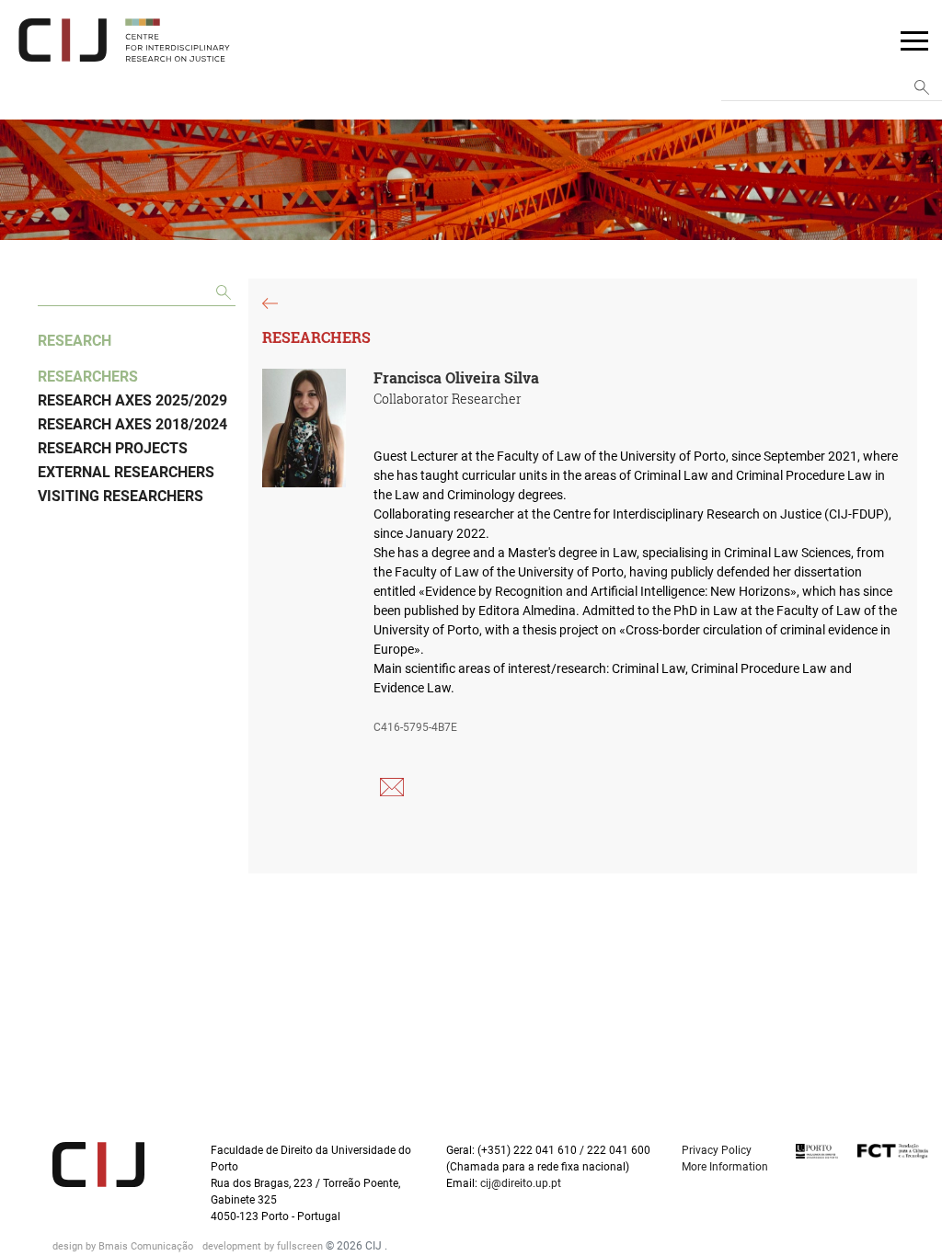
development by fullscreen (264, 1246)
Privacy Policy (717, 1150)
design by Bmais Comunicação (124, 1246)
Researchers (88, 376)
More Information (725, 1166)
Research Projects (113, 448)
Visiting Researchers (120, 496)
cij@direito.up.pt (522, 1183)
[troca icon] (914, 39)
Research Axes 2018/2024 (132, 424)
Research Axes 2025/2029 (132, 400)
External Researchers (126, 472)
